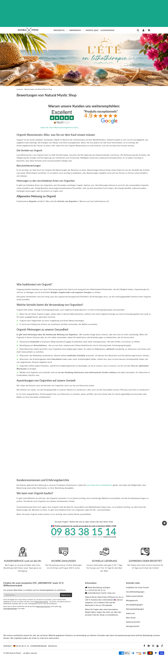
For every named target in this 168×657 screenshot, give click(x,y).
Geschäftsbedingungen (135, 592)
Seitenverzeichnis (133, 622)
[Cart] (148, 30)
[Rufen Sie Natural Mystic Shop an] (84, 537)
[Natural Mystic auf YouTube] (158, 646)
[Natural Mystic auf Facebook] (144, 646)
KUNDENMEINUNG (39, 646)
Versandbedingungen (134, 605)
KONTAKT (7, 646)
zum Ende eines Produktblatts (99, 485)
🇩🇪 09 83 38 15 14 (21, 646)
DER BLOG (52, 646)
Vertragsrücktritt (132, 626)
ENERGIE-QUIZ (92, 30)
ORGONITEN (58, 30)
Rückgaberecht (132, 600)
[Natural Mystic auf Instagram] (153, 646)
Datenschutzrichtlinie (41, 601)
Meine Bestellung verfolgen (99, 587)
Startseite (20, 89)
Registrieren (66, 595)
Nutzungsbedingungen (135, 609)
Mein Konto (131, 618)
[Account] (143, 30)
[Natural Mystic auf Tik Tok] (162, 646)
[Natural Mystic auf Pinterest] (149, 646)
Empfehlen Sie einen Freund (137, 587)
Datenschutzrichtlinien (43, 606)
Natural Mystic (15, 653)
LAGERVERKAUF (107, 30)
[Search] (138, 30)
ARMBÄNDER (75, 30)
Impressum (130, 613)
